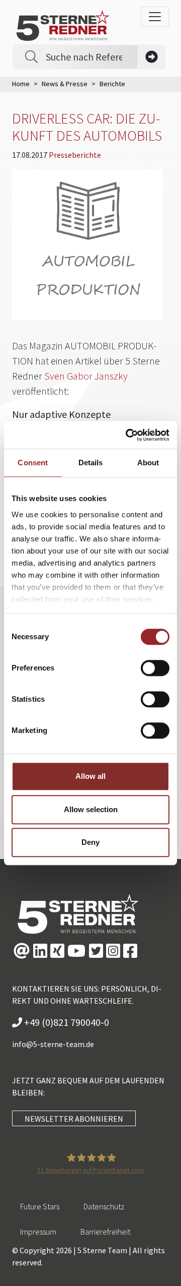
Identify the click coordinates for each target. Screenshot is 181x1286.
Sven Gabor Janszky (86, 376)
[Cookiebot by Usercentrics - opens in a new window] (127, 435)
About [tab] (148, 462)
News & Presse (64, 83)
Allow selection (91, 809)
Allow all (90, 776)
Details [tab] (90, 462)
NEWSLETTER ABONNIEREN (74, 1119)
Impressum (38, 1232)
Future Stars (39, 1206)
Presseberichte (75, 155)
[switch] (155, 668)
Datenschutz (103, 1206)
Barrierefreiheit (105, 1232)
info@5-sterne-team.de (53, 1044)
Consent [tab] (33, 462)
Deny (90, 842)
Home (21, 83)
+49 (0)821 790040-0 (65, 1022)
